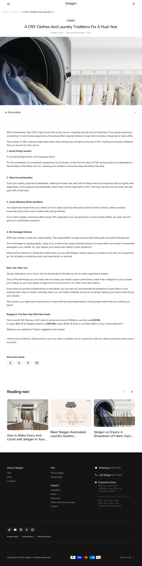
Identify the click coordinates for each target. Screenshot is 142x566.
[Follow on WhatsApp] (32, 529)
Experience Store (107, 482)
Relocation (55, 498)
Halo (9, 473)
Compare (11, 481)
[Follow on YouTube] (15, 529)
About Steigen (57, 473)
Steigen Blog (56, 477)
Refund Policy (27, 537)
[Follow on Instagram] (20, 529)
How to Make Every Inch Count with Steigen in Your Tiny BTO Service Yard (26, 439)
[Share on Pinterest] (28, 362)
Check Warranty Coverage (63, 502)
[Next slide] (132, 392)
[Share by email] (36, 362)
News (15, 12)
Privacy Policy (12, 537)
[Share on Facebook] (10, 362)
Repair (54, 494)
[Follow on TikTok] (9, 529)
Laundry (71, 20)
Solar (9, 477)
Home (6, 12)
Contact (54, 506)
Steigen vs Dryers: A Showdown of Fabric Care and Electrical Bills (112, 436)
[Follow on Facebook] (26, 529)
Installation (55, 490)
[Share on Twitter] (19, 362)
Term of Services (44, 537)
